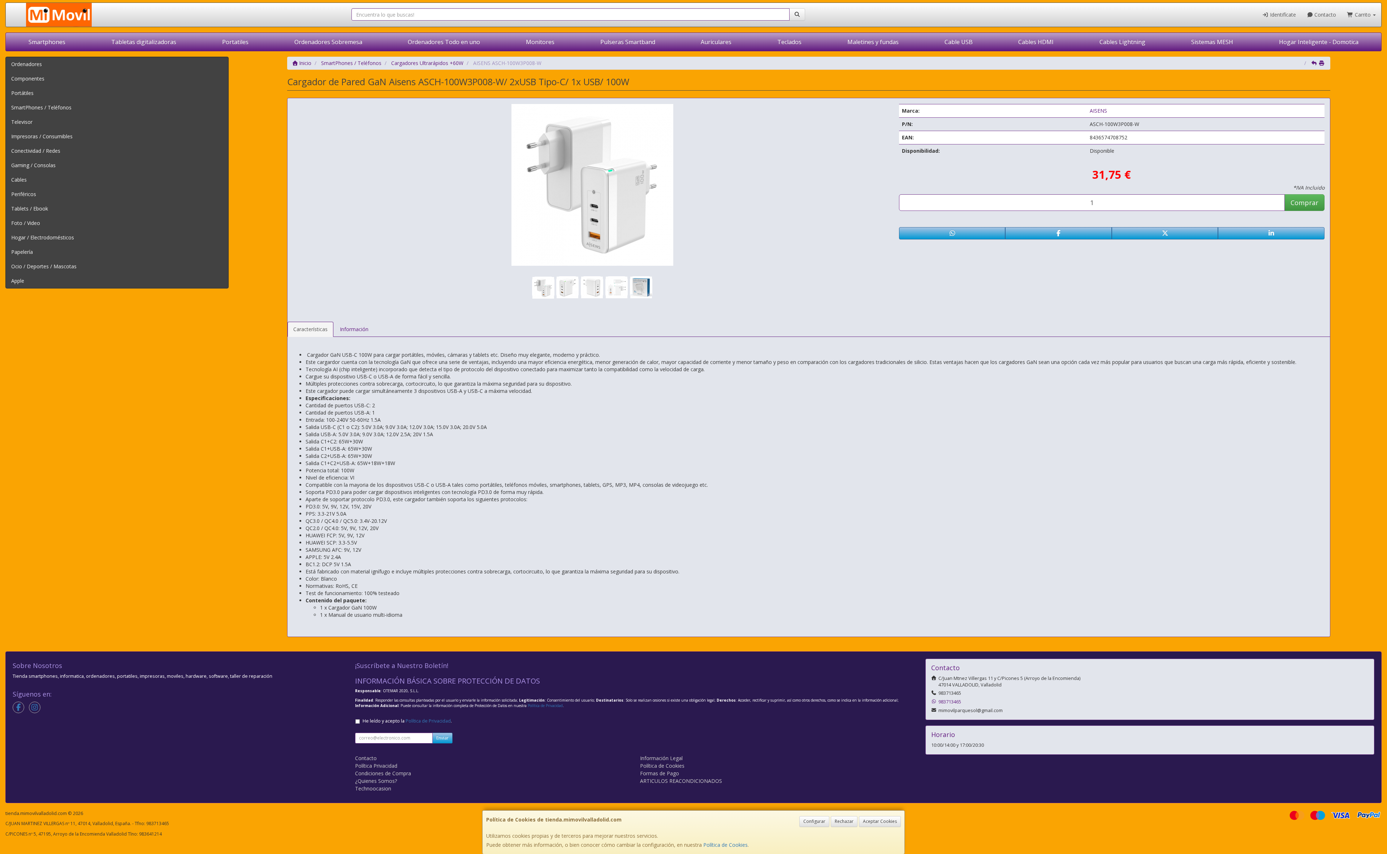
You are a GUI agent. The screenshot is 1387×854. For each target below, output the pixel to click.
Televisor (22, 121)
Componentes (27, 78)
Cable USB (959, 42)
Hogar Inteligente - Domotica (1318, 42)
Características (310, 329)
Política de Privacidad (545, 705)
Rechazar (844, 821)
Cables (19, 179)
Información (354, 329)
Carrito (1362, 14)
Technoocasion (373, 788)
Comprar (1304, 202)
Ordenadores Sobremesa (328, 42)
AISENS (1098, 110)
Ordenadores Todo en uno (444, 42)
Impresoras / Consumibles (42, 136)
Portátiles (22, 93)
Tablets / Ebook (29, 208)
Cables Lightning (1122, 42)
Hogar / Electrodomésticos (42, 237)
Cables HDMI (1036, 42)
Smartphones (47, 42)
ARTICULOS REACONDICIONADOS (681, 780)
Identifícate (1282, 14)
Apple (17, 280)
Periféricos (23, 194)
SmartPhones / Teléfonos (41, 107)
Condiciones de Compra (383, 773)
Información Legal (661, 758)
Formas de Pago (659, 773)
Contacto (1324, 14)
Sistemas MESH (1212, 42)
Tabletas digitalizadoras (143, 42)
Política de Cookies (725, 844)
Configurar (814, 821)
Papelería (22, 251)
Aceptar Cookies (880, 821)
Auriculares (716, 42)
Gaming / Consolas (33, 165)
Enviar (442, 738)
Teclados (789, 42)
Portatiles (235, 42)
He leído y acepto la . (407, 721)
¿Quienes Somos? (376, 780)
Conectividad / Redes (35, 150)
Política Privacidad (376, 765)
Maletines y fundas (873, 42)
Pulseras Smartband (627, 42)
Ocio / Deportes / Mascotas (44, 266)
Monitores (540, 42)
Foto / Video (25, 223)
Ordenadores (26, 64)
